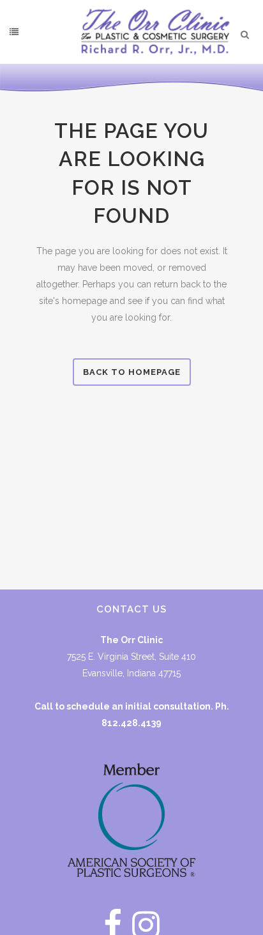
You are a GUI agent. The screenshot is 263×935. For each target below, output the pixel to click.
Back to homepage (132, 372)
